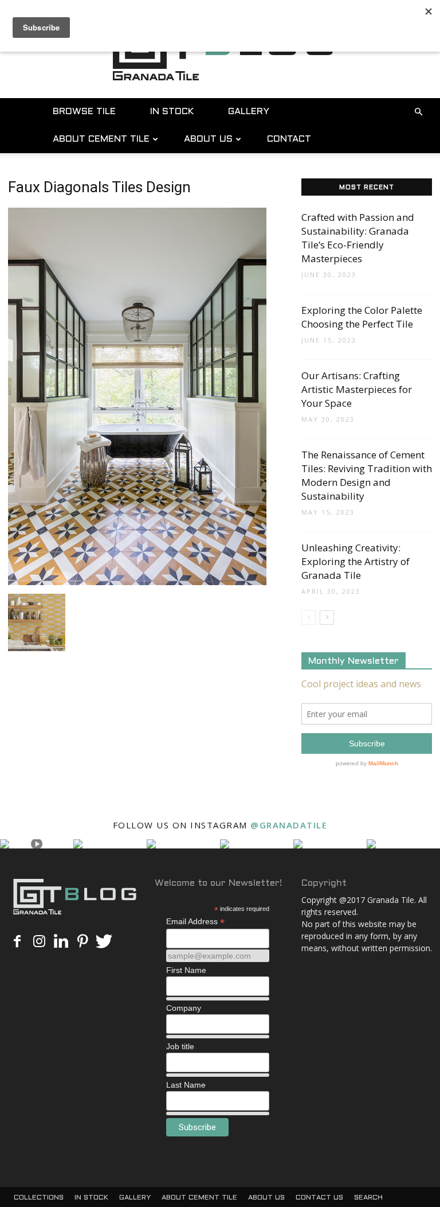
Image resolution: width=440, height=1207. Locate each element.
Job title (180, 1046)
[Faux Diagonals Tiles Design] (137, 582)
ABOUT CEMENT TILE (101, 139)
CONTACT (289, 139)
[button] (418, 112)
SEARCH (368, 1197)
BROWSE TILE (84, 111)
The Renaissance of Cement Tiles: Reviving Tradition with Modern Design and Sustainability (366, 475)
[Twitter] (104, 942)
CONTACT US (319, 1197)
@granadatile (288, 825)
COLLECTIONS (39, 1197)
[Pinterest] (82, 942)
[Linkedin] (61, 942)
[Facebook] (17, 942)
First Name (186, 970)
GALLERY (248, 111)
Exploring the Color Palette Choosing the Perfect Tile (361, 316)
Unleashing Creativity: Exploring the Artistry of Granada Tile (355, 561)
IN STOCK (172, 111)
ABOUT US (208, 139)
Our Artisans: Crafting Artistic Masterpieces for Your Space (356, 389)
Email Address (195, 921)
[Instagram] (39, 942)
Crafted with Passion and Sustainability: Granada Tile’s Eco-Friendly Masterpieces (357, 238)
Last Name (186, 1084)
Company (183, 1008)
